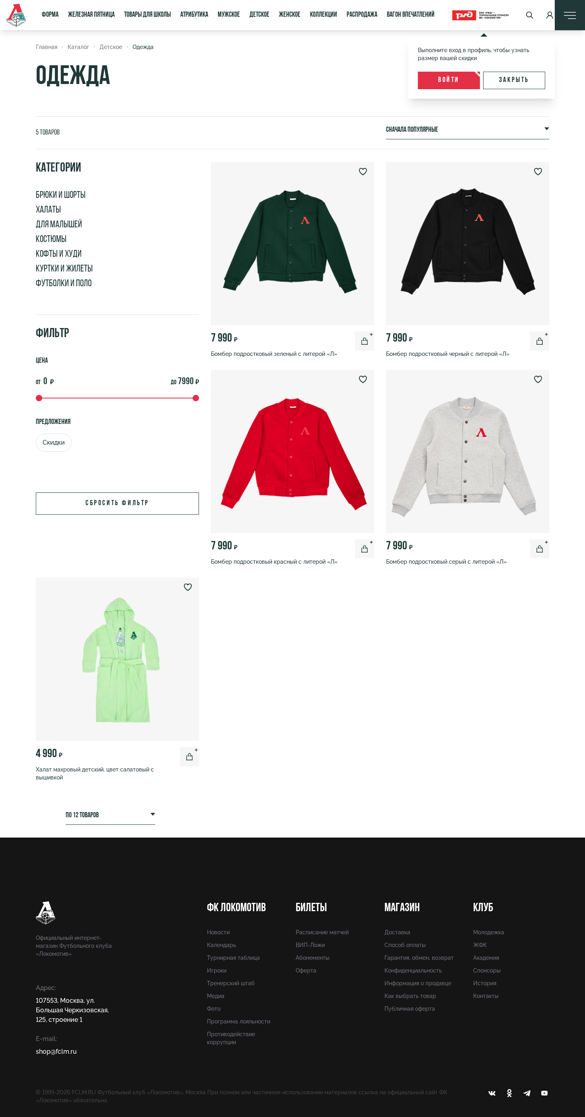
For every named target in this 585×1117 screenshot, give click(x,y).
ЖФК (480, 945)
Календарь (221, 945)
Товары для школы (147, 15)
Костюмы (51, 239)
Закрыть (514, 80)
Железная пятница (91, 15)
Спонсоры (487, 970)
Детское (259, 15)
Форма (50, 15)
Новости (218, 932)
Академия (486, 958)
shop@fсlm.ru (56, 1051)
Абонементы (313, 958)
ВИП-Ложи (310, 945)
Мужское (229, 15)
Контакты (486, 996)
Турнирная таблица (233, 958)
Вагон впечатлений (411, 15)
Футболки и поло (64, 284)
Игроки (216, 970)
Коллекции (323, 15)
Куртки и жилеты (64, 269)
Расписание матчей (322, 932)
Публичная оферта (409, 1009)
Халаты (48, 210)
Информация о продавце (417, 983)
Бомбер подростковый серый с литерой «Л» (446, 561)
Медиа (215, 996)
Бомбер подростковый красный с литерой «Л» (274, 561)
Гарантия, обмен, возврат (419, 958)
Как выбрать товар (410, 996)
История (484, 983)
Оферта (306, 970)
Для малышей (59, 225)
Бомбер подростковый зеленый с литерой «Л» (274, 354)
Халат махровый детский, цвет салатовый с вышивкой (95, 773)
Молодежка (488, 932)
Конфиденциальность (413, 970)
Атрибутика (194, 15)
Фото (213, 1009)
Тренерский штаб (231, 983)
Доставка (397, 932)
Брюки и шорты (61, 195)
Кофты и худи (59, 254)
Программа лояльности (238, 1021)
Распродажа (362, 15)
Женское (289, 15)
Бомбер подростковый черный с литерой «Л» (447, 354)
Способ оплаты (405, 945)
